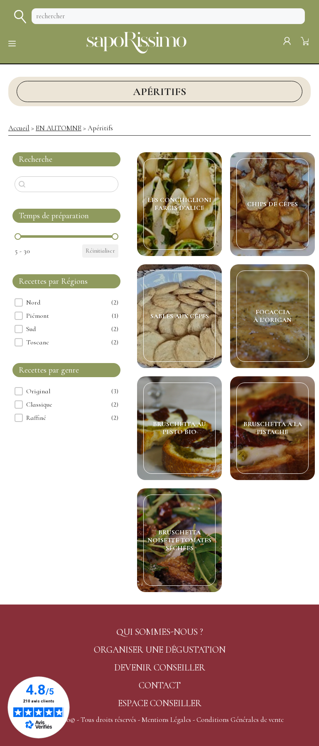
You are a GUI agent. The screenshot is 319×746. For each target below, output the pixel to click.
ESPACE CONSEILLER (159, 703)
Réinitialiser (100, 250)
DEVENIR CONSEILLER (159, 667)
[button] (66, 302)
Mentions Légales (166, 719)
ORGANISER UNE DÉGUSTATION (160, 649)
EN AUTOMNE (58, 128)
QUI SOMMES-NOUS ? (159, 632)
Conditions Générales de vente (240, 719)
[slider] (18, 236)
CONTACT (160, 685)
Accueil (18, 128)
